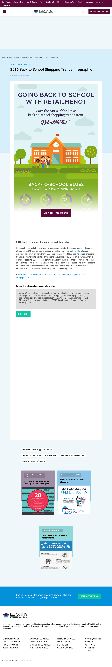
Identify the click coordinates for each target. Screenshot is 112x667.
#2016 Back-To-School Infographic (73, 455)
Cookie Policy (90, 648)
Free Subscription (89, 596)
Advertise (99, 2)
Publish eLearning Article (34, 2)
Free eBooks (89, 2)
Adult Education (10, 648)
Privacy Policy (90, 645)
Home (4, 57)
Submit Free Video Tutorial (73, 2)
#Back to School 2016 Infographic (33, 461)
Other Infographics (39, 648)
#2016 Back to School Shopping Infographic (36, 450)
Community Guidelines (93, 639)
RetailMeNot (77, 251)
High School (62, 645)
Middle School (64, 642)
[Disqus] (56, 350)
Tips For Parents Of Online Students (72, 481)
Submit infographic (99, 12)
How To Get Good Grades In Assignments (54, 536)
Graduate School (65, 648)
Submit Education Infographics (12, 2)
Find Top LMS (6, 5)
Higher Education (10, 645)
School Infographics (15, 57)
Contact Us (89, 642)
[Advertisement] (56, 32)
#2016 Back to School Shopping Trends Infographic (39, 455)
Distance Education (11, 642)
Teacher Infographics (40, 642)
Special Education (11, 639)
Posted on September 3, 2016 (19, 75)
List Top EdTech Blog (53, 2)
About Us (88, 651)
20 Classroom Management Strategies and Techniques (37, 482)
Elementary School (66, 639)
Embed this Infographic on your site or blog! (35, 286)
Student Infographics (40, 645)
